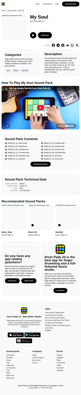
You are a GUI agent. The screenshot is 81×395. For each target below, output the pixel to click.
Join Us (35, 363)
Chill (8, 370)
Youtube (59, 355)
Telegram (60, 370)
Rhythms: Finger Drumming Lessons (58, 325)
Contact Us (12, 281)
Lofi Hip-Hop (10, 368)
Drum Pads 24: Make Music (54, 312)
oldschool (25, 70)
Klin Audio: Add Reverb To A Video (57, 320)
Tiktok (59, 360)
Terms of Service (46, 388)
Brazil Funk (10, 375)
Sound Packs (47, 4)
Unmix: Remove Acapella (54, 315)
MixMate (48, 330)
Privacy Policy (34, 388)
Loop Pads (49, 328)
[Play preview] (33, 225)
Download (45, 35)
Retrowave (10, 378)
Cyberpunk (10, 365)
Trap (7, 363)
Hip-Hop (9, 357)
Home (37, 4)
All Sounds (10, 355)
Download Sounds (41, 164)
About (34, 355)
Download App (70, 4)
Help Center (28, 281)
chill (8, 70)
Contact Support (38, 357)
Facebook (60, 368)
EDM (8, 373)
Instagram (60, 357)
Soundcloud (61, 363)
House (8, 360)
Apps (57, 4)
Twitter (59, 365)
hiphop (15, 70)
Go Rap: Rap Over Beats (54, 323)
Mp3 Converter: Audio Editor (55, 318)
